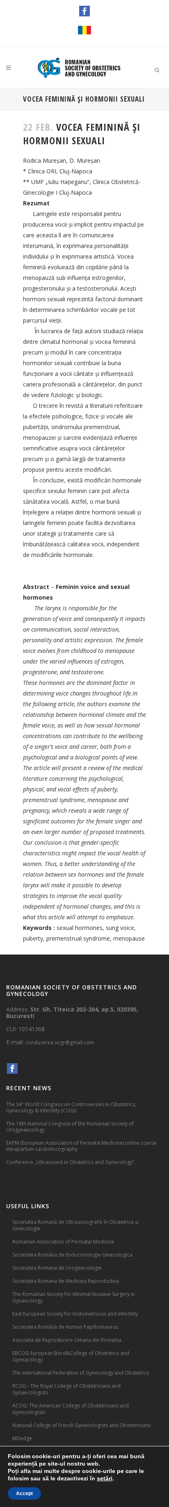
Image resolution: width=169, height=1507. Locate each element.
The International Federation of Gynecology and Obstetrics (80, 1372)
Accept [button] (24, 1493)
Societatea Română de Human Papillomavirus (65, 1326)
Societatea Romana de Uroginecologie (57, 1267)
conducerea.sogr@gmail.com (59, 1042)
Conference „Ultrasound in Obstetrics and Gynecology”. (70, 1162)
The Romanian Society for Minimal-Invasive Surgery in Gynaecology (73, 1297)
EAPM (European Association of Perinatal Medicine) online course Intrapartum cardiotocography (81, 1146)
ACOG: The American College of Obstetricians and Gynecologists (70, 1409)
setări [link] (104, 1478)
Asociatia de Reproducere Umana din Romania (66, 1340)
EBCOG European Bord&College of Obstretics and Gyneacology (70, 1356)
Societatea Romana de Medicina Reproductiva (65, 1280)
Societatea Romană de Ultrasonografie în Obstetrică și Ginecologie (75, 1225)
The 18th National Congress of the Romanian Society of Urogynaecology (70, 1127)
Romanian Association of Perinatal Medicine (63, 1241)
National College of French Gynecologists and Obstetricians (81, 1425)
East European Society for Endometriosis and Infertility (75, 1313)
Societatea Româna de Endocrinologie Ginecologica (72, 1254)
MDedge (22, 1438)
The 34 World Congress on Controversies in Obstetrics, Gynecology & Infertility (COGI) (71, 1107)
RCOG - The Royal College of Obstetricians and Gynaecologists (66, 1389)
